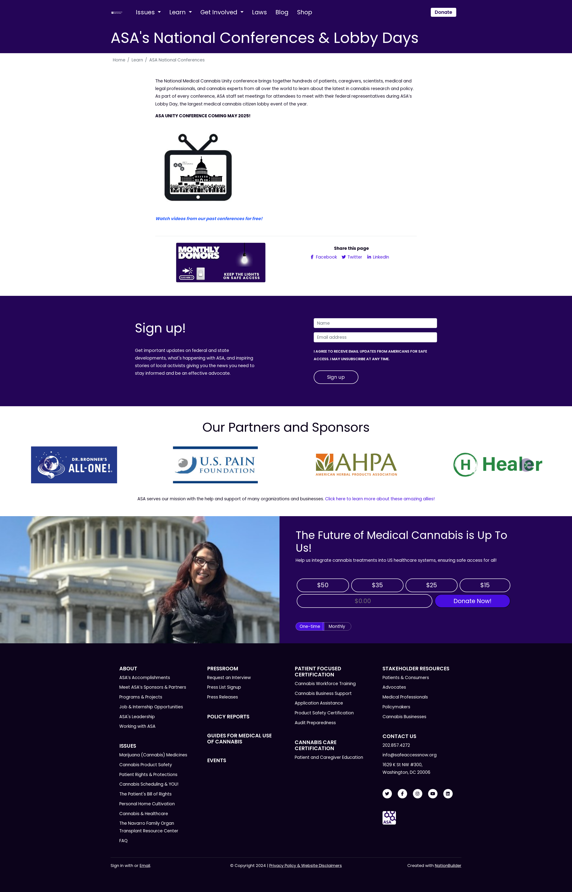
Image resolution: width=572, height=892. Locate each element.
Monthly (337, 626)
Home (119, 60)
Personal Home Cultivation (147, 804)
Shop (304, 12)
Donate (443, 12)
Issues (146, 12)
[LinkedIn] (448, 794)
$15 (485, 585)
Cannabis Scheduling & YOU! (149, 784)
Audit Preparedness (315, 723)
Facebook (326, 257)
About (128, 668)
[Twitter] (387, 794)
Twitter (354, 257)
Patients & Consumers (406, 678)
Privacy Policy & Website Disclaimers (305, 865)
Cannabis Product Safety (145, 765)
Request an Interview (229, 678)
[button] (45, 465)
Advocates (394, 687)
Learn (178, 12)
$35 (377, 585)
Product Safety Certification (324, 713)
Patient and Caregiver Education (329, 757)
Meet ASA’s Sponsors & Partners (152, 687)
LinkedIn (380, 257)
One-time (310, 626)
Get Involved (219, 12)
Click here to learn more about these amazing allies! (380, 499)
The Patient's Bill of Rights (145, 794)
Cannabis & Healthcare (143, 814)
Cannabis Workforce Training (325, 684)
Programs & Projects (140, 697)
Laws (259, 12)
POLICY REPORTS (228, 716)
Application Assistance (319, 703)
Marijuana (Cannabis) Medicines (153, 755)
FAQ (123, 841)
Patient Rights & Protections (148, 775)
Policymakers (396, 707)
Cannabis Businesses (404, 717)
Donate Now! (472, 601)
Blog (281, 12)
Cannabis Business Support (323, 693)
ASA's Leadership (137, 717)
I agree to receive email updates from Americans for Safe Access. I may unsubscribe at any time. (370, 355)
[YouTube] (432, 794)
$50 (322, 585)
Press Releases (222, 697)
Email (145, 865)
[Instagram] (417, 794)
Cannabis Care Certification (315, 745)
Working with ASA (137, 726)
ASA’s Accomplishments (144, 678)
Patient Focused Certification (318, 671)
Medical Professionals (405, 697)
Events (216, 760)
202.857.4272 (396, 745)
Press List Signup (224, 687)
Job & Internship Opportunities (151, 707)
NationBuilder (448, 865)
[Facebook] (402, 794)
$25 (431, 585)
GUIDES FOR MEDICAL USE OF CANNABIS (239, 738)
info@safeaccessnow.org (410, 755)
